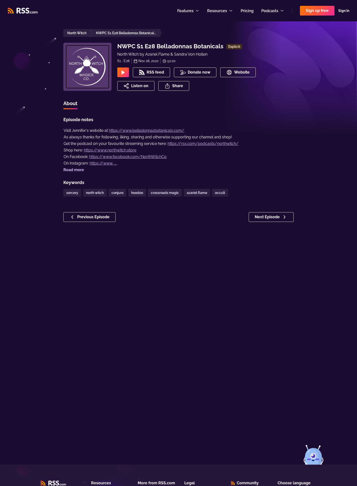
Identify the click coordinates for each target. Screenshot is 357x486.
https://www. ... (103, 163)
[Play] (123, 72)
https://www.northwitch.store (110, 150)
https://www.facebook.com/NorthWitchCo (128, 156)
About (70, 103)
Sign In (343, 11)
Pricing (247, 10)
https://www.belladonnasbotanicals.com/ (146, 130)
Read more (73, 170)
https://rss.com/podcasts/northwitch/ (203, 143)
